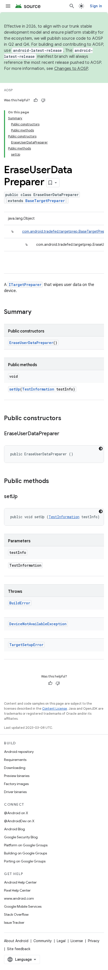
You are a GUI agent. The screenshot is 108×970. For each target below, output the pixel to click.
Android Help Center (20, 882)
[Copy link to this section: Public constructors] (66, 419)
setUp (14, 389)
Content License (54, 708)
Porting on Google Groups (24, 861)
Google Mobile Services (22, 906)
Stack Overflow (16, 914)
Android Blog (14, 829)
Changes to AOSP (71, 68)
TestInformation (38, 389)
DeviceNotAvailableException (38, 623)
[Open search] (72, 6)
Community (42, 941)
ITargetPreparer (25, 284)
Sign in (96, 6)
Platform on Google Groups (25, 845)
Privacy (93, 941)
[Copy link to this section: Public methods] (54, 481)
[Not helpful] (43, 100)
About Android (16, 941)
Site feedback (18, 949)
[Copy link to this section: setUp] (23, 497)
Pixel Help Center (17, 890)
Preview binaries (16, 775)
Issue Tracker (14, 922)
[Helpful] (35, 100)
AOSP (8, 90)
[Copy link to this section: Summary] (36, 312)
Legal (61, 941)
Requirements (15, 759)
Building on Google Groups (25, 853)
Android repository (19, 751)
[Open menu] (8, 6)
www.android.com (19, 898)
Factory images (16, 784)
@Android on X (16, 813)
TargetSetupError (26, 644)
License (77, 941)
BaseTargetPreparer (45, 200)
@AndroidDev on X (19, 821)
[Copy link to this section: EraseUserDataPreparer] (64, 434)
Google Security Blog (21, 837)
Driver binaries (15, 792)
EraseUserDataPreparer (31, 342)
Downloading (14, 767)
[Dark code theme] (101, 449)
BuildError (19, 603)
